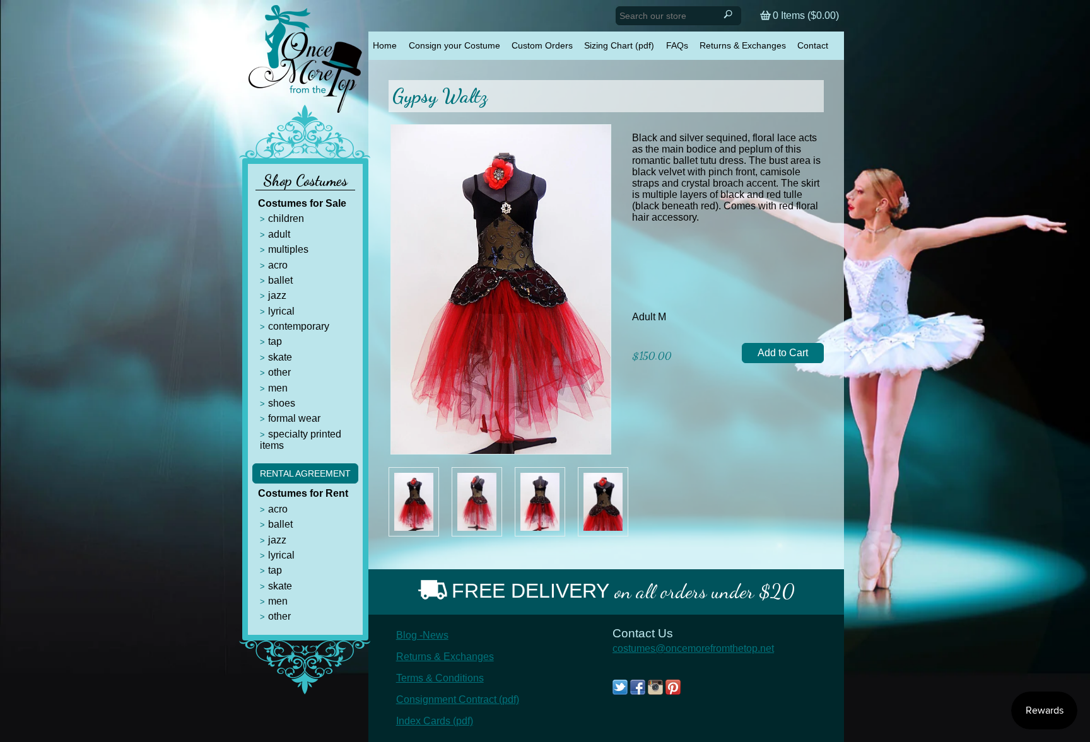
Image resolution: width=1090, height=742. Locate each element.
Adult (279, 234)
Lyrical (281, 311)
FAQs (677, 45)
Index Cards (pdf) (434, 721)
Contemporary (298, 326)
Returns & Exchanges (743, 45)
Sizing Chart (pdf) (619, 45)
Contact (812, 45)
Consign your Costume (454, 45)
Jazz (277, 295)
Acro (278, 265)
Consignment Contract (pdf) (457, 699)
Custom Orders (542, 45)
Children (286, 218)
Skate (280, 357)
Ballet (280, 280)
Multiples (288, 249)
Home (385, 45)
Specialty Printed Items (300, 440)
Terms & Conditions (440, 678)
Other (279, 372)
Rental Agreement (305, 473)
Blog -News (422, 635)
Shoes (281, 403)
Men (278, 388)
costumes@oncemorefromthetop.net (693, 648)
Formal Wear (294, 418)
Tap (275, 341)
